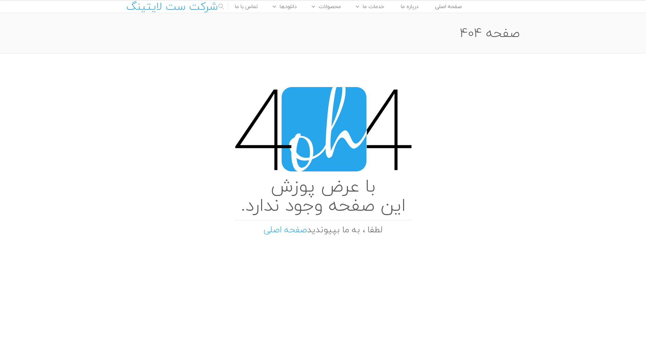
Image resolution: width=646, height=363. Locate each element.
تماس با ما (246, 6)
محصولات (330, 6)
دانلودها (288, 6)
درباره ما (410, 6)
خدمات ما (373, 6)
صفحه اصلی (448, 6)
